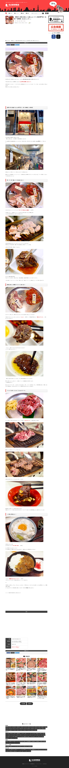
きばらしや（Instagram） (15, 647)
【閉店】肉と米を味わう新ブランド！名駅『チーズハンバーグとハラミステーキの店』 (42, 697)
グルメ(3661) (7, 733)
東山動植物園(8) (28, 741)
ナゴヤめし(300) (32, 736)
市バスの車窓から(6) (24, 746)
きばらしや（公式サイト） (16, 646)
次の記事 (29, 703)
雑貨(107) (25, 749)
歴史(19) (10, 741)
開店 (23, 13)
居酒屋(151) (25, 736)
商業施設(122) (34, 749)
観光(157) (7, 741)
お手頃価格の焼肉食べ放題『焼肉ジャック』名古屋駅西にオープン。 (10, 669)
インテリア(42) (29, 749)
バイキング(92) (37, 736)
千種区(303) (32, 728)
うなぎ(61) (22, 733)
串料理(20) (37, 733)
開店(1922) (12, 749)
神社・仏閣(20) (24, 741)
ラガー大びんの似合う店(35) (17, 746)
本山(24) (14, 728)
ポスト (13, 44)
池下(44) (7, 728)
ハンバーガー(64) (20, 736)
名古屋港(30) (33, 741)
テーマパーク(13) (18, 741)
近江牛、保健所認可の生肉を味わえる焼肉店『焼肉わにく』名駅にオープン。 (21, 669)
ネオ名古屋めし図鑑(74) (9, 746)
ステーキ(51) (7, 736)
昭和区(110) (43, 728)
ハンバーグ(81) (12, 736)
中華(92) (43, 733)
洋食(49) (40, 733)
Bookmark (17, 652)
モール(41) (38, 749)
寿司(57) (15, 733)
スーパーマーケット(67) (43, 749)
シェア (9, 44)
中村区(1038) (21, 728)
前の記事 (23, 703)
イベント (17, 13)
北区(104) (39, 728)
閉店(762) (16, 749)
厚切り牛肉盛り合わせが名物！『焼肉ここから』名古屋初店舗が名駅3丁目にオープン (10, 684)
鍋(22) (28, 736)
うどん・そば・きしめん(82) (31, 733)
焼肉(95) (16, 736)
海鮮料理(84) (18, 733)
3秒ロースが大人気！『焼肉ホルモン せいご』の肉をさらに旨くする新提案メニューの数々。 (21, 684)
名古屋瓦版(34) (30, 746)
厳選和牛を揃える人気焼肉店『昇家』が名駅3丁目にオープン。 (31, 684)
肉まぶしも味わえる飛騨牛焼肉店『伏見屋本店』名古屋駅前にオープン (42, 684)
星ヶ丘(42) (17, 728)
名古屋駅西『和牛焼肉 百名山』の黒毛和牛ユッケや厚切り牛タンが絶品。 (10, 697)
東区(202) (29, 728)
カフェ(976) (42, 736)
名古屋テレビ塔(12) (43, 741)
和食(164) (11, 733)
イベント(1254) (8, 749)
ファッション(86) (20, 749)
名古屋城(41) (37, 741)
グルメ (11, 13)
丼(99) (25, 733)
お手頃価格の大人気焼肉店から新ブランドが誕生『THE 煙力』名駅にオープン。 (31, 669)
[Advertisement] (26, 32)
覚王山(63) (10, 728)
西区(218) (36, 728)
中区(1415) (25, 728)
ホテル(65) (13, 741)
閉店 (28, 13)
